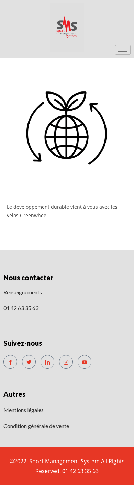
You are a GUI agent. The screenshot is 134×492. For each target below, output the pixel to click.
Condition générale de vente (36, 425)
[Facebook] (10, 362)
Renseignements (22, 292)
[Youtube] (84, 362)
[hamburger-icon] (123, 50)
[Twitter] (29, 362)
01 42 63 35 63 (20, 308)
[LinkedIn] (47, 362)
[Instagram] (66, 362)
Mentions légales (23, 410)
